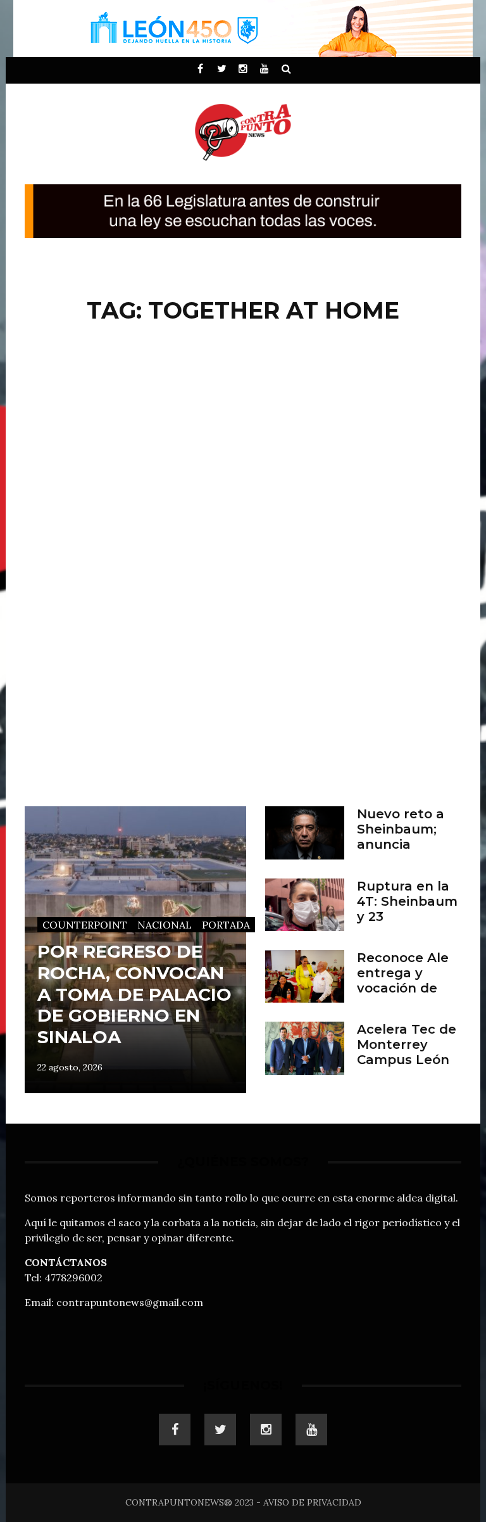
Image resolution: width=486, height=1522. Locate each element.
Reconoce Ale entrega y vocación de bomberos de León (403, 988)
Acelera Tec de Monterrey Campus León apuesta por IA (406, 1052)
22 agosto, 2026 (70, 1067)
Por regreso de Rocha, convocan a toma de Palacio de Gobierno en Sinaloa (134, 994)
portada (226, 924)
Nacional (164, 924)
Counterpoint (84, 924)
